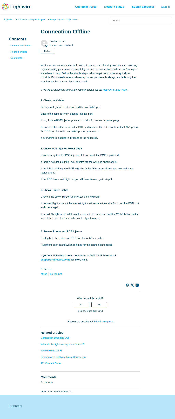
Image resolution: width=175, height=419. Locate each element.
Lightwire (8, 19)
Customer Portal (85, 6)
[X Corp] (132, 285)
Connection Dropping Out (55, 337)
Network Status (114, 6)
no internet (56, 273)
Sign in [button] (165, 6)
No (99, 305)
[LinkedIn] (137, 285)
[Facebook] (127, 285)
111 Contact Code (50, 363)
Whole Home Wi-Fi (51, 350)
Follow (47, 51)
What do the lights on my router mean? (62, 344)
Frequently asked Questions (64, 19)
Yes (81, 305)
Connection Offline (20, 45)
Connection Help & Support (31, 19)
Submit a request (143, 6)
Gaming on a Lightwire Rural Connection (63, 357)
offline (44, 273)
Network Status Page (115, 89)
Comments (16, 57)
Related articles (18, 51)
